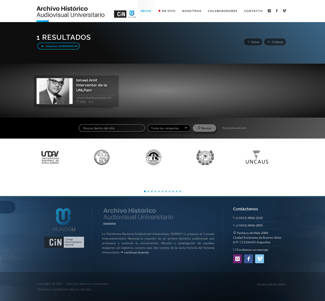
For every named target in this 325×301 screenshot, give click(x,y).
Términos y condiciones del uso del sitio (63, 289)
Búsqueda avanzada (234, 128)
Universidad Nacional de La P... (94, 97)
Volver (255, 42)
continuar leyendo (136, 252)
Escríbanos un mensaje (252, 249)
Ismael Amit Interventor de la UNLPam (91, 85)
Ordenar (277, 42)
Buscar (206, 128)
